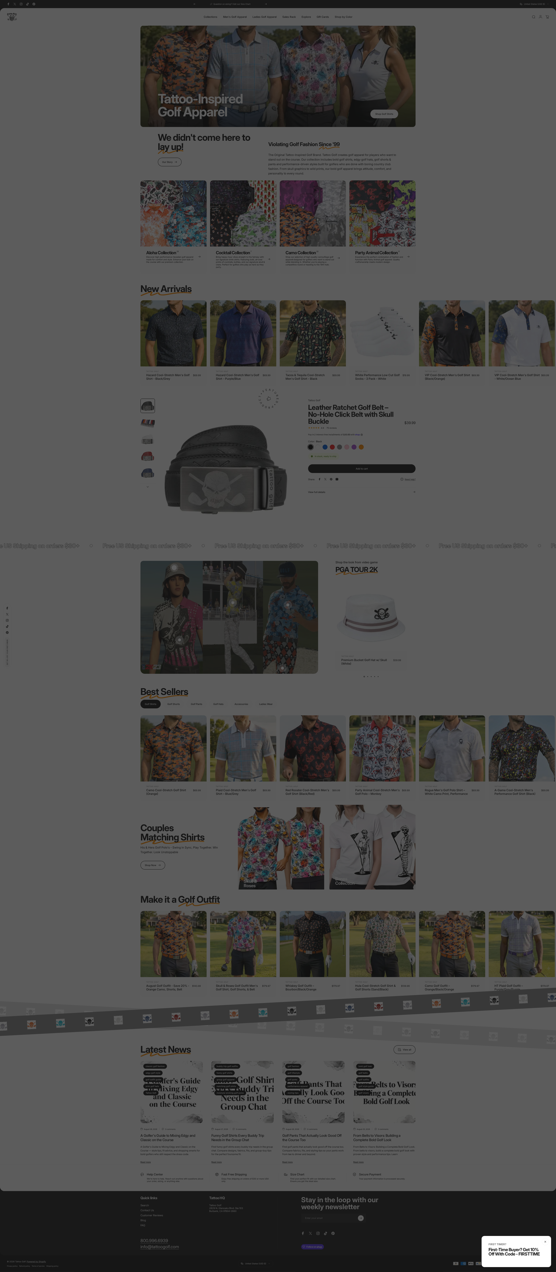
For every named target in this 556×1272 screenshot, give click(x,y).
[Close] (545, 1241)
